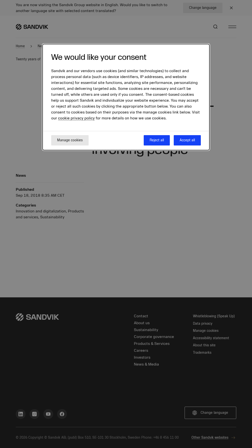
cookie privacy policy (76, 118)
